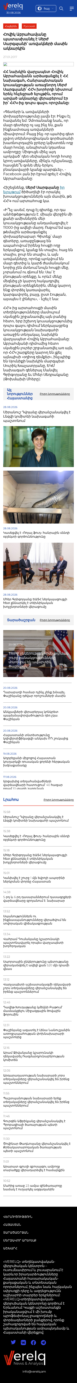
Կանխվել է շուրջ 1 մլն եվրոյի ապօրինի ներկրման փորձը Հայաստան (34, 879)
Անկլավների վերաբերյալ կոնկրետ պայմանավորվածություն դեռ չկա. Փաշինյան (30, 715)
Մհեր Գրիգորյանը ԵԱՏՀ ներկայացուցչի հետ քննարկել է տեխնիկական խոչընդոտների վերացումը (35, 858)
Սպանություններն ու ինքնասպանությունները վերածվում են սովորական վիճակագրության (34, 919)
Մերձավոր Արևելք (19, 1240)
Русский (29, 26)
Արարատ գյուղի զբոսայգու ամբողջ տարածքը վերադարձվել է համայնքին (34, 1168)
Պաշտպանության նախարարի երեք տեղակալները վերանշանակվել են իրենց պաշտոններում (36, 1102)
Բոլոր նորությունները (59, 799)
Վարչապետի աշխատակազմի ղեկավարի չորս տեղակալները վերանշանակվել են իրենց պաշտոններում (37, 988)
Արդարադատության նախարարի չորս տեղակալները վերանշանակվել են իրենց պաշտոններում (36, 1079)
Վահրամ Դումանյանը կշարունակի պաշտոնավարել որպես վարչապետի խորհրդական (33, 942)
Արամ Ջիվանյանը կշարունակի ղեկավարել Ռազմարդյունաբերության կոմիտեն (33, 1056)
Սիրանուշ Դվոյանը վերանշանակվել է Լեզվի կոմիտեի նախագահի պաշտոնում (36, 818)
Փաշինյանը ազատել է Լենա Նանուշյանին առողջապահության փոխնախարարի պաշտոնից (36, 1033)
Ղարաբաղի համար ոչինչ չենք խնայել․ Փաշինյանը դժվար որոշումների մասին (34, 694)
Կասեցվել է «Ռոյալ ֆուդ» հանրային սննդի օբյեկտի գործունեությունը (36, 838)
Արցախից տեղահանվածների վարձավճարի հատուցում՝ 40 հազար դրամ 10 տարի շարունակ (33, 785)
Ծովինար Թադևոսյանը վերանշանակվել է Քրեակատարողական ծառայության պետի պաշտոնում (37, 1147)
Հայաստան (12, 1225)
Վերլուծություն (17, 1217)
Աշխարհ (10, 1248)
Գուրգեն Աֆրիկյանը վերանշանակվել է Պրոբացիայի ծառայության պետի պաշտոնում (34, 1124)
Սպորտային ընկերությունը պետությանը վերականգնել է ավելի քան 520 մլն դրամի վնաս (36, 965)
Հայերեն (11, 26)
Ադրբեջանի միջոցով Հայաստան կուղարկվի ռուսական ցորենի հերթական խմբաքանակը (36, 761)
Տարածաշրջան (15, 1232)
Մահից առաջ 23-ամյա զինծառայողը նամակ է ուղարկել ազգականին (32, 1187)
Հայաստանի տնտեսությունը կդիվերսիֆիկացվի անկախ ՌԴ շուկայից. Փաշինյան (36, 738)
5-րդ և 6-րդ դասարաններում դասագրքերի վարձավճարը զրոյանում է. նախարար (37, 899)
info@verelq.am (34, 1371)
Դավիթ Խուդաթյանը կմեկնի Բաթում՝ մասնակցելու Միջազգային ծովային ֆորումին (32, 1010)
